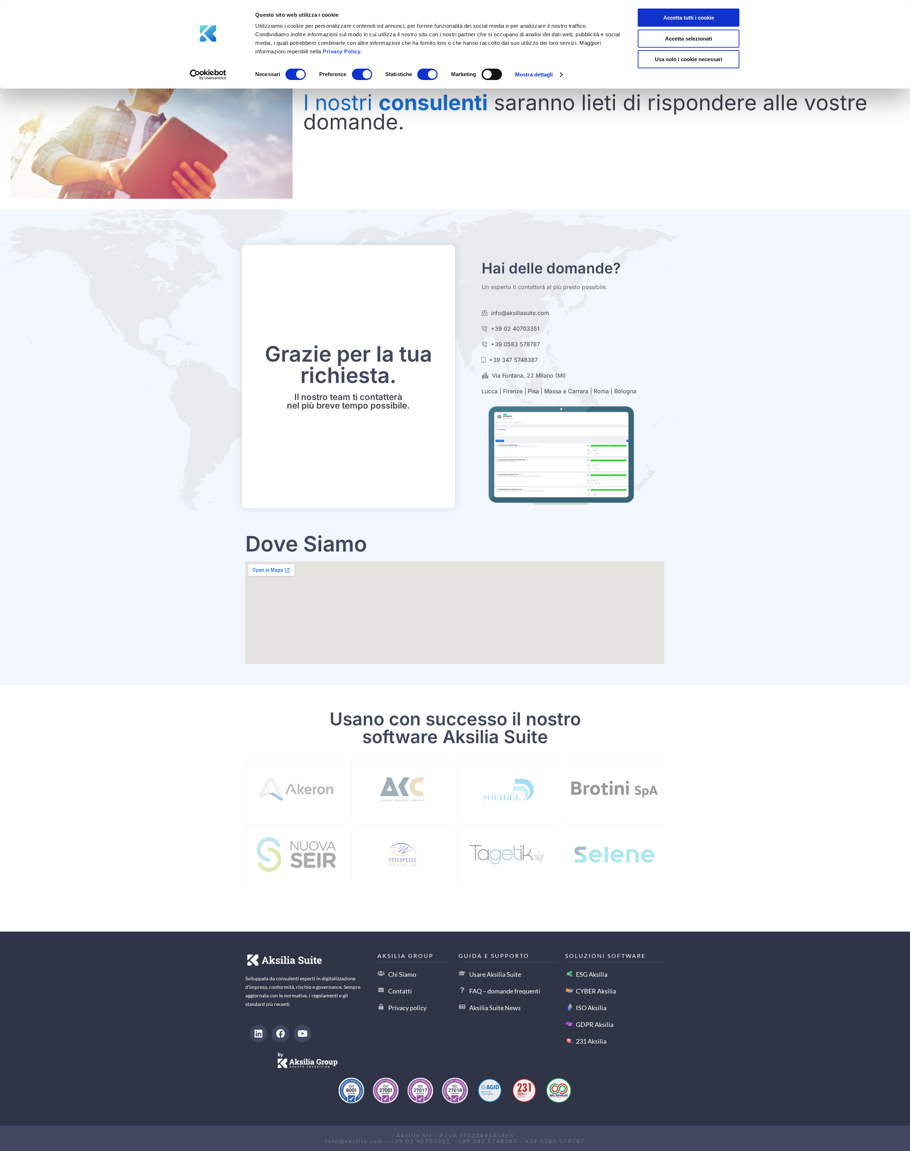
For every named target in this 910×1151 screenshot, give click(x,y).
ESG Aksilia (591, 974)
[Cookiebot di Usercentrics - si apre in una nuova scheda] (208, 74)
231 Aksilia (591, 1041)
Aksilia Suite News (495, 1008)
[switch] (362, 73)
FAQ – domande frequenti (504, 991)
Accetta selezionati (688, 39)
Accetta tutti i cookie (688, 18)
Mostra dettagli (534, 74)
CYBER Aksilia (596, 991)
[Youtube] (302, 1034)
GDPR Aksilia (595, 1024)
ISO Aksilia (591, 1008)
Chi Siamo (402, 974)
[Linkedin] (258, 1034)
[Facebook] (280, 1034)
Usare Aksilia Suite (495, 974)
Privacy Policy (341, 51)
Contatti (400, 991)
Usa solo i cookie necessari (688, 59)
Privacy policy (407, 1008)
